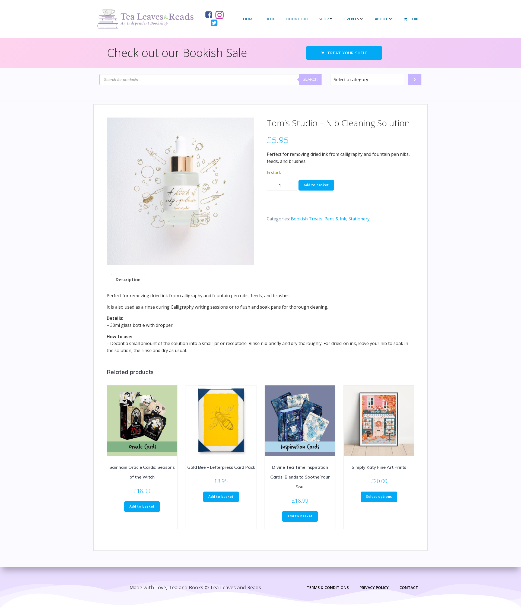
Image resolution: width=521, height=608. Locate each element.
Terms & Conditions (328, 587)
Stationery (359, 219)
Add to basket (316, 185)
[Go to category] (414, 79)
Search (310, 79)
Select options (379, 496)
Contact (408, 587)
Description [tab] (128, 280)
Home (249, 18)
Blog (270, 18)
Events (351, 18)
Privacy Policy (374, 587)
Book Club (297, 18)
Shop (324, 18)
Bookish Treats (306, 219)
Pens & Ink (335, 219)
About (381, 18)
